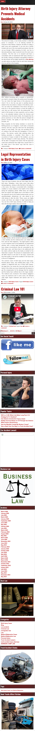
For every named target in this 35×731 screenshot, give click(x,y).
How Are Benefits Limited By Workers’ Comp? (15, 424)
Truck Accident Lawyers (8, 640)
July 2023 (4, 528)
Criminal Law (12, 326)
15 (16, 331)
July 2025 (4, 515)
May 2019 (4, 545)
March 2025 (4, 517)
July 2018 (4, 552)
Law (21, 326)
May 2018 (4, 554)
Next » (20, 331)
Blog (2, 625)
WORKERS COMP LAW (8, 643)
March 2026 (4, 511)
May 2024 (4, 524)
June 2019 (4, 543)
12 (11, 331)
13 (13, 331)
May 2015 (4, 573)
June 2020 (4, 539)
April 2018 (4, 556)
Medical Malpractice (18, 690)
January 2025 (5, 519)
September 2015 (6, 565)
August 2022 (4, 534)
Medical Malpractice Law (8, 636)
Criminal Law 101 (13, 288)
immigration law (6, 630)
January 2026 (5, 513)
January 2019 (5, 549)
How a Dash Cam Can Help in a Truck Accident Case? (17, 426)
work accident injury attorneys (10, 642)
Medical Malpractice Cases (9, 634)
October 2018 (5, 550)
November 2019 (5, 541)
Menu (2, 1)
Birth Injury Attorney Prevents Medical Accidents (15, 13)
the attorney (29, 59)
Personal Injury (5, 638)
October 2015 (5, 563)
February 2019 (5, 547)
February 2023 (5, 532)
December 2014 (5, 575)
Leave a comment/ (26, 148)
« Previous (3, 331)
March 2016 (4, 560)
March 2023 (4, 530)
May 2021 (4, 535)
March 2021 (4, 537)
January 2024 (5, 526)
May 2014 (4, 576)
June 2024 (4, 522)
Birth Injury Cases (14, 148)
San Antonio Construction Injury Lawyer (13, 419)
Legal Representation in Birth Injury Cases (16, 157)
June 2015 (4, 571)
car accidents (5, 627)
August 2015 (4, 567)
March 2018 (4, 558)
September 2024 (6, 521)
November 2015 (5, 562)
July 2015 (4, 569)
